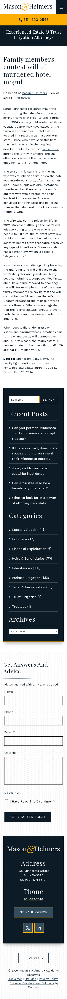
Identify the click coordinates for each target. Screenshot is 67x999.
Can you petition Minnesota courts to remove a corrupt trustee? (34, 433)
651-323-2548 (36, 19)
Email (9, 732)
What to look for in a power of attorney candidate (34, 500)
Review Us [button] (33, 958)
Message (10, 752)
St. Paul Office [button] (33, 912)
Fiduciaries (20, 539)
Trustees (19, 606)
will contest (50, 149)
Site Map (30, 979)
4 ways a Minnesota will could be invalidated (31, 470)
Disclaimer (12, 792)
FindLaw (33, 987)
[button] (61, 7)
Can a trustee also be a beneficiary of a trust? (31, 485)
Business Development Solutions (32, 983)
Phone (8, 712)
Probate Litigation (26, 578)
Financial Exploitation (29, 549)
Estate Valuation (25, 530)
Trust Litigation (24, 597)
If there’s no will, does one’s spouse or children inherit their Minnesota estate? (34, 453)
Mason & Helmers (34, 93)
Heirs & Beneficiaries (28, 558)
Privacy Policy (48, 979)
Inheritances (22, 97)
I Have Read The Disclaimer (32, 801)
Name (8, 691)
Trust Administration (28, 587)
